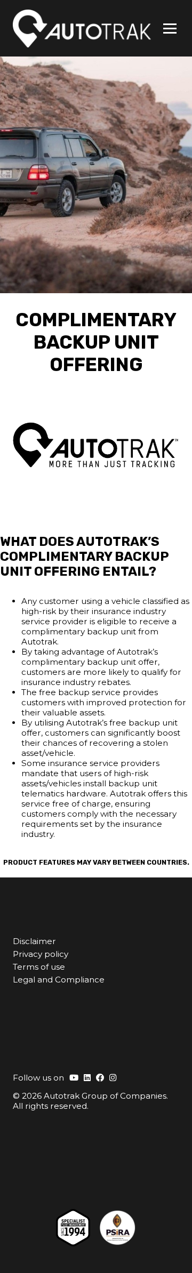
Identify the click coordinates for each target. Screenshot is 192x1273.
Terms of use (39, 967)
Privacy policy (40, 954)
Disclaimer (34, 941)
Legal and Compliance (59, 979)
